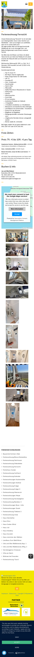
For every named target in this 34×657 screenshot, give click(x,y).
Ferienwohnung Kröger (11, 486)
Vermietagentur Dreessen (12, 550)
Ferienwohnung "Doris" (11, 559)
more (17, 647)
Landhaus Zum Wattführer (12, 540)
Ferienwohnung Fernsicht (12, 467)
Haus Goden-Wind (9, 524)
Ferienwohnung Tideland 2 (12, 511)
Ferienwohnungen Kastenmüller (14, 479)
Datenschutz (12, 593)
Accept (17, 214)
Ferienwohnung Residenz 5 (12, 502)
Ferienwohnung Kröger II (11, 489)
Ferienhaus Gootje (9, 470)
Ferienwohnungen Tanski (11, 508)
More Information (17, 209)
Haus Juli (6, 527)
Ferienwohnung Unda (10, 515)
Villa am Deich (8, 553)
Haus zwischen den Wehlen (12, 537)
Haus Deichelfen (8, 518)
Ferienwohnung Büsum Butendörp (15, 457)
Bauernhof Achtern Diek (11, 454)
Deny (17, 637)
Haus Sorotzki (8, 534)
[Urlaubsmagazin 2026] (8, 575)
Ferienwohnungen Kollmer (12, 483)
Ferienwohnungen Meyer (11, 495)
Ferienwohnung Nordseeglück (13, 499)
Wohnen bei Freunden (10, 556)
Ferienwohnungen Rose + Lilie (13, 505)
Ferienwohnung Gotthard (12, 473)
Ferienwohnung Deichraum (12, 460)
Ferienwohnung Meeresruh (12, 492)
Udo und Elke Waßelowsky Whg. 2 (15, 547)
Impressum (5, 593)
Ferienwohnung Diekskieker (12, 463)
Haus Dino (6, 521)
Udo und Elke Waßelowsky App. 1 (14, 543)
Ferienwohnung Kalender (11, 476)
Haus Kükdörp (8, 531)
